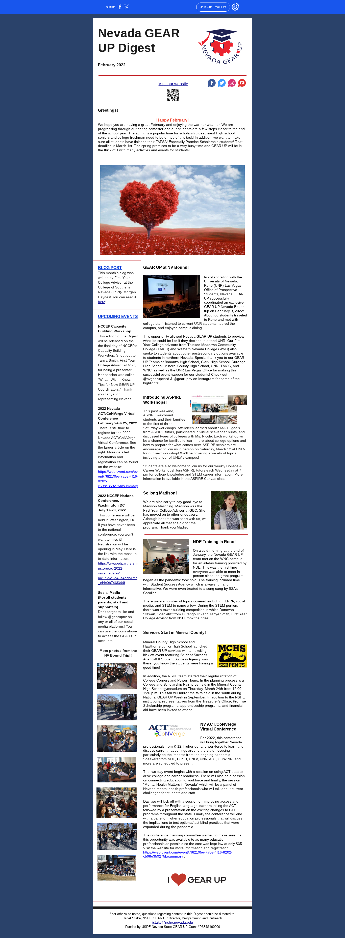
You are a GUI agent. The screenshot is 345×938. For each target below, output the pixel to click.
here (101, 302)
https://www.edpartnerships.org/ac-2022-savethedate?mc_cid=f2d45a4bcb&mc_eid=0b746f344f (117, 573)
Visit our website (173, 84)
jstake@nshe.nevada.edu (172, 922)
